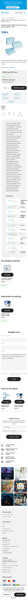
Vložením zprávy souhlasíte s (14, 374)
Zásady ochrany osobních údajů (10, 565)
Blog (4, 526)
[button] (6, 402)
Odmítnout (7, 594)
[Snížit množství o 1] (2, 88)
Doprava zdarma (6, 569)
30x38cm (23, 252)
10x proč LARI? (6, 528)
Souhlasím (20, 594)
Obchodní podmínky (7, 567)
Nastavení (13, 597)
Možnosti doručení (10, 79)
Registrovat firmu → (12, 7)
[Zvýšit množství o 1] (8, 88)
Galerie (4, 533)
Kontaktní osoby (6, 540)
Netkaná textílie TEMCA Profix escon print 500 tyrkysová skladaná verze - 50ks (6, 406)
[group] (7, 402)
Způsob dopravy (6, 571)
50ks (21, 243)
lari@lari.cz (5, 550)
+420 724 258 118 (7, 552)
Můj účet (5, 563)
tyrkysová (23, 211)
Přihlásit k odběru (14, 437)
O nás (4, 524)
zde (21, 590)
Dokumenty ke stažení (8, 530)
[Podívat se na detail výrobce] (4, 32)
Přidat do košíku (20, 88)
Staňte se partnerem (8, 560)
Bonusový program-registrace (10, 561)
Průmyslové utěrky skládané (23, 202)
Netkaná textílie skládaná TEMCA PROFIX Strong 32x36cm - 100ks (18, 406)
